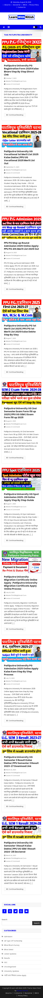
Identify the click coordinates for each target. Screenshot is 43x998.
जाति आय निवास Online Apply (15, 975)
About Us (7, 5)
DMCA (25, 5)
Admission (8, 936)
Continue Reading (16, 115)
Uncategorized (10, 967)
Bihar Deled (8, 949)
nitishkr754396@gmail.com (16, 81)
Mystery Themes (22, 991)
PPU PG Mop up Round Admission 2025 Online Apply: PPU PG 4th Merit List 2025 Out (21, 246)
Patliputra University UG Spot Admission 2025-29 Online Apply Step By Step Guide (21, 497)
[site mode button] (35, 27)
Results (7, 958)
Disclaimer (16, 5)
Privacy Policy (34, 5)
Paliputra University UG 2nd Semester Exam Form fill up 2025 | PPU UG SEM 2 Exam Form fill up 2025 (20, 413)
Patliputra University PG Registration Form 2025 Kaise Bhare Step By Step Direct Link (21, 70)
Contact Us (22, 7)
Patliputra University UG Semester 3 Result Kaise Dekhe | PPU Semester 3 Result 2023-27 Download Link (21, 761)
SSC (5, 962)
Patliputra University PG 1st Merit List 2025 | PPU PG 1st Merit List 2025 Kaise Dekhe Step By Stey (20, 330)
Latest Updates (10, 954)
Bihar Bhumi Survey (11, 945)
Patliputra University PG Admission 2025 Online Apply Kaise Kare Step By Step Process (21, 670)
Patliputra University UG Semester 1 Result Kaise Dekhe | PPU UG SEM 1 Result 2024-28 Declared (19, 847)
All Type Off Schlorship (13, 941)
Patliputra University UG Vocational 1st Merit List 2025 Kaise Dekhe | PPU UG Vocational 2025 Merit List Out (21, 157)
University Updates (11, 971)
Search (4, 919)
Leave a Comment (13, 84)
